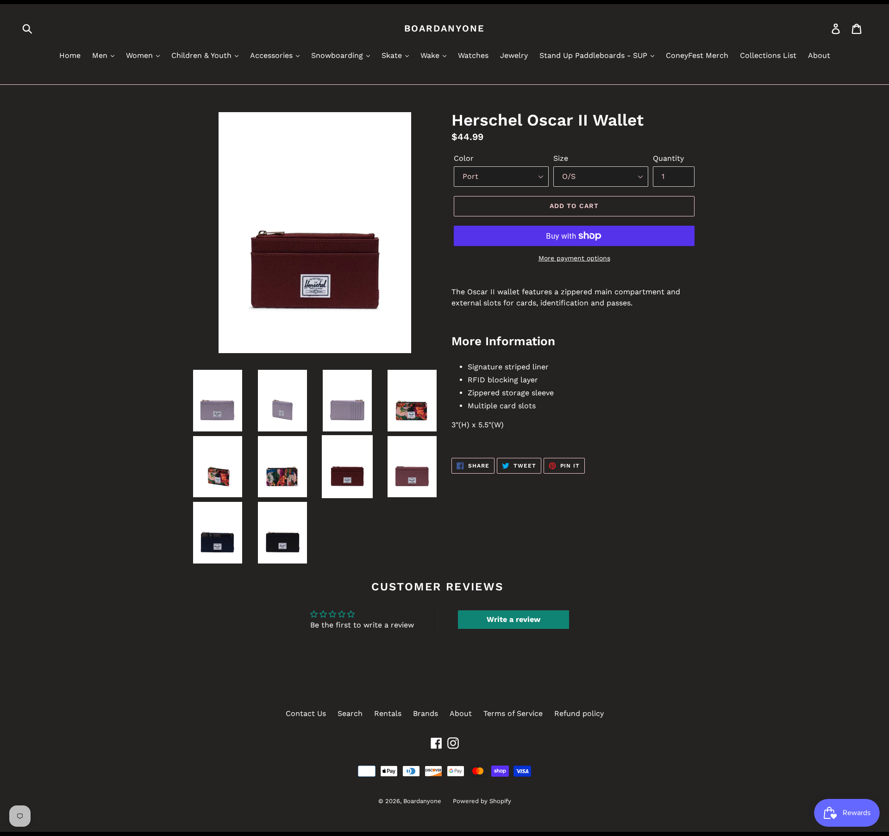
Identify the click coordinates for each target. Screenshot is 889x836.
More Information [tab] (503, 341)
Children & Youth (202, 55)
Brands (425, 713)
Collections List (768, 55)
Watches (473, 55)
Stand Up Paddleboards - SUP (594, 55)
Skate (393, 55)
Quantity (668, 158)
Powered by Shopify (482, 801)
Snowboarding (338, 55)
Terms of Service (513, 713)
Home (70, 55)
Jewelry (514, 55)
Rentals (387, 713)
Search (350, 713)
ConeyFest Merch (697, 55)
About (819, 55)
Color (464, 158)
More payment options (574, 258)
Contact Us (306, 713)
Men (101, 55)
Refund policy (579, 713)
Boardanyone (444, 28)
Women (140, 55)
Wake (431, 55)
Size (560, 158)
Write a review (513, 619)
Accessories (272, 55)
